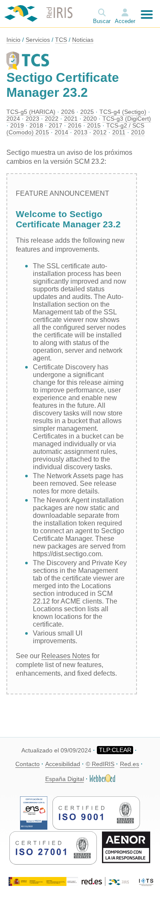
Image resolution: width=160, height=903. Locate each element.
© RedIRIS (100, 764)
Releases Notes (65, 655)
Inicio (13, 39)
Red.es (129, 764)
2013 (80, 132)
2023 (32, 118)
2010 (138, 132)
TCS (61, 39)
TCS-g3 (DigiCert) (126, 118)
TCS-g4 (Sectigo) (122, 111)
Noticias (82, 39)
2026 (68, 111)
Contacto (27, 764)
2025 (87, 111)
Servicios (38, 39)
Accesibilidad (62, 764)
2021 (71, 118)
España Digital (64, 778)
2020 (90, 118)
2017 (55, 125)
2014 (61, 132)
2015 (94, 125)
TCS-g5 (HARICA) (30, 111)
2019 (17, 125)
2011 (118, 132)
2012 (100, 132)
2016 (74, 125)
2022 (51, 118)
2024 (13, 118)
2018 (36, 125)
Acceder (125, 21)
